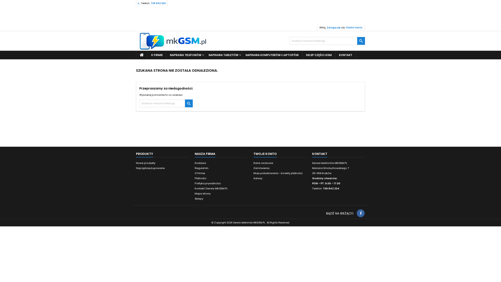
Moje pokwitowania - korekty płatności (278, 173)
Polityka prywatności (208, 183)
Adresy (257, 178)
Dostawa (200, 163)
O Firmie (157, 55)
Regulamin (201, 168)
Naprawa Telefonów (185, 55)
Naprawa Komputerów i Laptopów (272, 55)
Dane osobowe (263, 163)
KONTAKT (345, 55)
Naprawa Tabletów (223, 55)
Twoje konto (265, 154)
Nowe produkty (145, 163)
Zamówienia (261, 168)
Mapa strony (203, 193)
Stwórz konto (354, 27)
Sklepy (199, 199)
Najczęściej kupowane (150, 168)
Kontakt (319, 154)
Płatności (200, 178)
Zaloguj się (333, 27)
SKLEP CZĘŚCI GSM (319, 55)
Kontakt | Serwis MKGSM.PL (211, 188)
